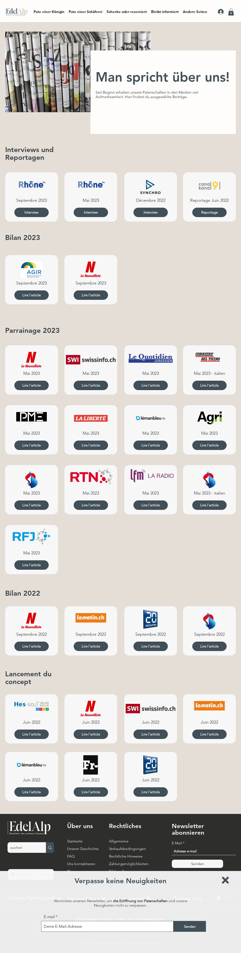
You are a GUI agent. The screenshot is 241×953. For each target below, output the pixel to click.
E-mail (49, 917)
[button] (225, 880)
